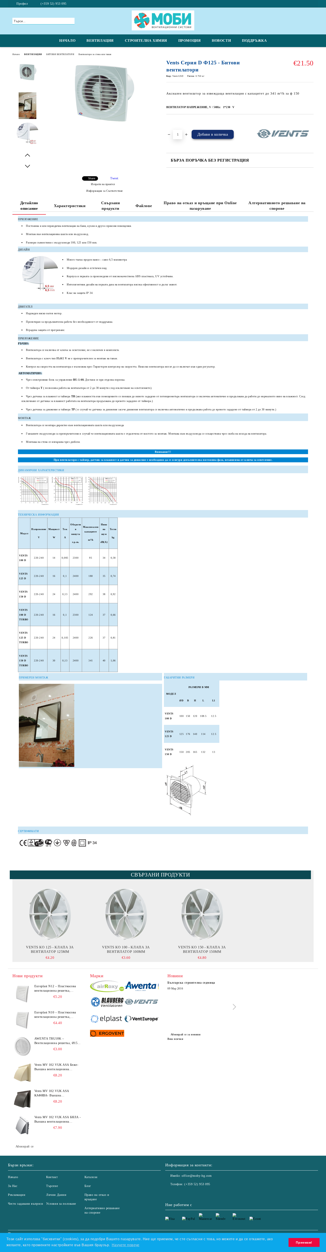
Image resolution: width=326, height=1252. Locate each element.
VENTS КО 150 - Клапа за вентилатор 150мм (202, 949)
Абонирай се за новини (185, 1034)
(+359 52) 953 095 (54, 3)
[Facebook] (311, 3)
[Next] (233, 1007)
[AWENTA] (141, 987)
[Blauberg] (107, 1002)
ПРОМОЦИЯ (189, 40)
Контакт (52, 1177)
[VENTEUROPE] (141, 1019)
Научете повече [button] (125, 1245)
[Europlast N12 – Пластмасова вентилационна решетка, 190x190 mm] (22, 994)
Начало (16, 54)
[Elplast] (107, 1019)
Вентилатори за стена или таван (95, 54)
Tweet (114, 178)
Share (91, 178)
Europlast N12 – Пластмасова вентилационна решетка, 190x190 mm (55, 989)
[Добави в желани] (175, 122)
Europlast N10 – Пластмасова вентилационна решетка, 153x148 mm (55, 1015)
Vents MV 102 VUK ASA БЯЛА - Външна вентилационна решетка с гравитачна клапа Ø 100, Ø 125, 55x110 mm (57, 1120)
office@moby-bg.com (197, 1175)
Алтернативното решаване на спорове (277, 206)
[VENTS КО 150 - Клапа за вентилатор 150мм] (202, 914)
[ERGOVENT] (107, 1034)
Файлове (144, 206)
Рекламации (17, 1195)
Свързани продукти (110, 206)
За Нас (12, 1186)
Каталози (91, 1177)
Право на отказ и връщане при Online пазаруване (200, 206)
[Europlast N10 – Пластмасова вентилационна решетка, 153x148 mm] (22, 1020)
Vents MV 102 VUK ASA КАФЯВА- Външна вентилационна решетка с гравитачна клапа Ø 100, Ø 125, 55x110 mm (57, 1093)
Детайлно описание (29, 206)
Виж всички (175, 1038)
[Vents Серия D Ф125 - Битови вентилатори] (102, 128)
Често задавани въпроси (25, 1203)
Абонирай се (25, 1146)
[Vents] (141, 1002)
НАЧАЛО (67, 40)
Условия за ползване (61, 1203)
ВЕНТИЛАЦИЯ (100, 40)
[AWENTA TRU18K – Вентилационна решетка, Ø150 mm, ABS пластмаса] (22, 1046)
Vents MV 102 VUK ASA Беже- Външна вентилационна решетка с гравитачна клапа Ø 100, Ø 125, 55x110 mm (56, 1067)
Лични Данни (56, 1195)
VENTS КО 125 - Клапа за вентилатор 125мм (50, 949)
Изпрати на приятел (103, 184)
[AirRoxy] (107, 987)
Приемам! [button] (304, 1242)
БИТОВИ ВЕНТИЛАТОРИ (60, 54)
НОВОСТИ (221, 40)
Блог (87, 1186)
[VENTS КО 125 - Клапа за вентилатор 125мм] (50, 914)
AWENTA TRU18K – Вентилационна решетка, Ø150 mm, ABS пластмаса (56, 1041)
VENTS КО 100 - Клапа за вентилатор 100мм (126, 949)
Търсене (52, 1186)
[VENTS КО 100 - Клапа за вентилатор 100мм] (126, 914)
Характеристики (70, 206)
